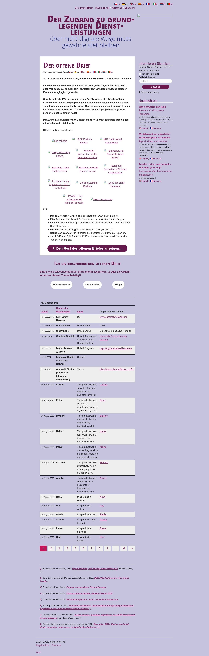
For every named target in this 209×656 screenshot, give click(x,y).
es (142, 4)
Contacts (129, 8)
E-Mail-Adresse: (147, 77)
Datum (44, 311)
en (134, 4)
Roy (102, 505)
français (157, 128)
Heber (103, 431)
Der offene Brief (84, 8)
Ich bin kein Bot (150, 74)
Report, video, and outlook (155, 137)
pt (171, 4)
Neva (102, 497)
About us (117, 8)
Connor (103, 384)
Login (38, 652)
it (157, 4)
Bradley (104, 416)
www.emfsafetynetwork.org (113, 317)
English (145, 128)
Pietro (103, 528)
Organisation (92, 284)
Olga (102, 537)
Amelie (103, 478)
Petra (102, 400)
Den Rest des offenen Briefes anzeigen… (89, 248)
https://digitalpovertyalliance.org (116, 348)
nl (164, 4)
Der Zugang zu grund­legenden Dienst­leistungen (90, 30)
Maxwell (104, 462)
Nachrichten (102, 8)
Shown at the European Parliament (152, 110)
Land (80, 311)
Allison (103, 519)
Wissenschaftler (61, 284)
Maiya (103, 447)
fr (150, 4)
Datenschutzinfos (150, 92)
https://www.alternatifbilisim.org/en (117, 369)
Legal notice (42, 645)
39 (123, 548)
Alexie (103, 514)
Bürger (118, 284)
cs (118, 4)
